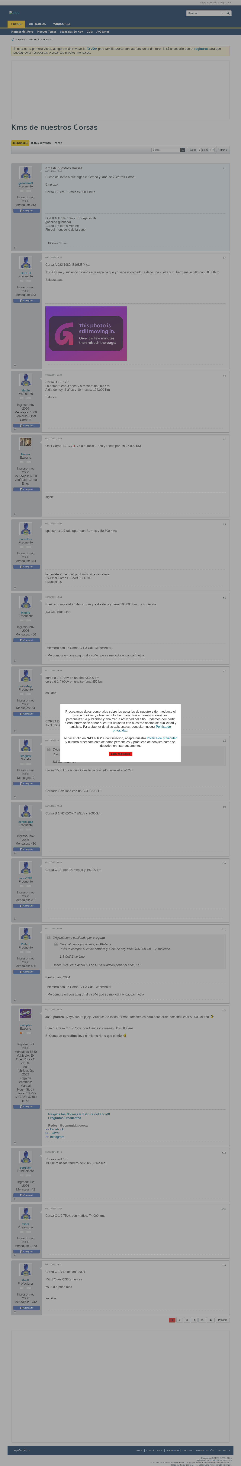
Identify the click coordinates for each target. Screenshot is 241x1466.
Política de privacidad (162, 738)
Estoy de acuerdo (120, 754)
